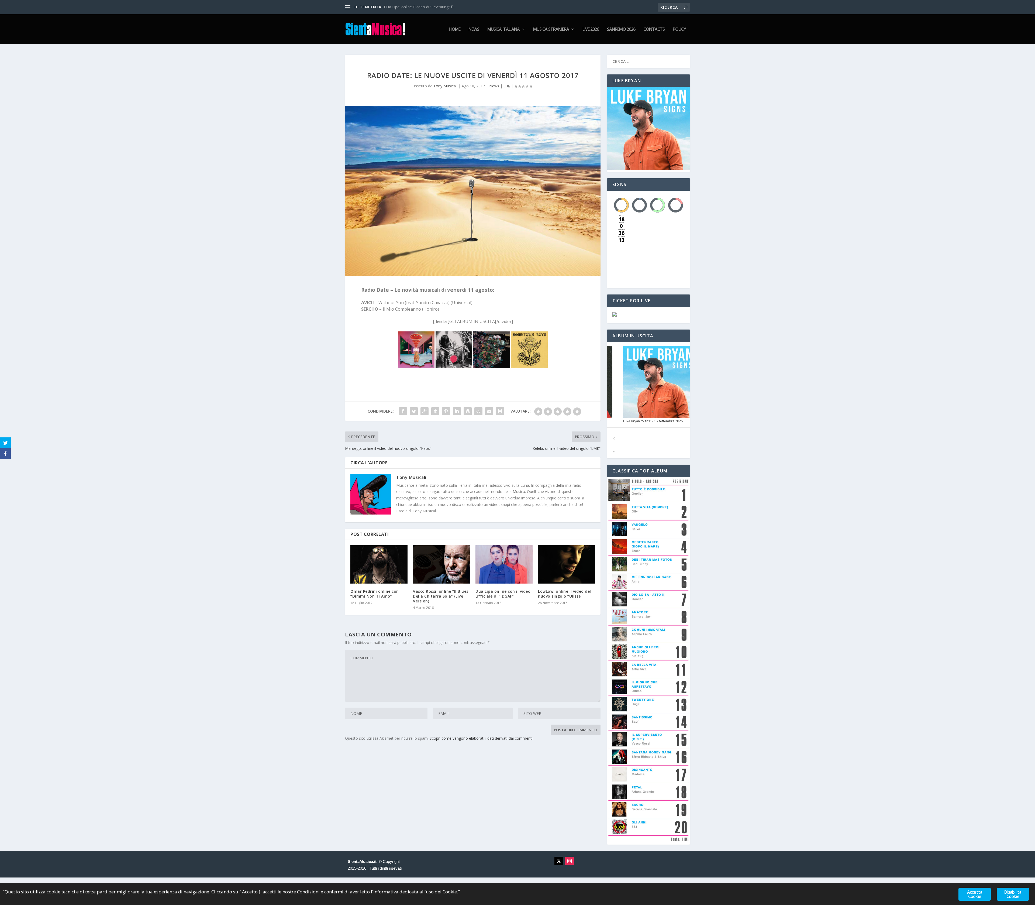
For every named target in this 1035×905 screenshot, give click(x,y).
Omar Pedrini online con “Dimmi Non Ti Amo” (374, 594)
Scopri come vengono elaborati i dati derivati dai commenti (481, 738)
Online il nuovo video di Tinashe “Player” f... (421, 6)
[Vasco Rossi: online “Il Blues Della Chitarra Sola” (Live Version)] (441, 564)
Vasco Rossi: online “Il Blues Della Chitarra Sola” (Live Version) (440, 596)
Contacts (654, 29)
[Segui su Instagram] (569, 861)
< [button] (613, 438)
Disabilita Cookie (1012, 894)
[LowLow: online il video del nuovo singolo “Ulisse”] (566, 564)
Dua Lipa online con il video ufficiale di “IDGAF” (502, 594)
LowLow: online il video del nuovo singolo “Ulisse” (564, 594)
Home (454, 29)
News (473, 29)
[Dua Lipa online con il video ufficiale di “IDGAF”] (504, 564)
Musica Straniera (551, 29)
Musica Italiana (503, 29)
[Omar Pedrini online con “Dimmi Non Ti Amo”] (379, 564)
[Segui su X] (558, 861)
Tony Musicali (445, 85)
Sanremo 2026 (621, 29)
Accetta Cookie (974, 894)
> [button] (613, 451)
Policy (679, 29)
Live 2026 (590, 29)
